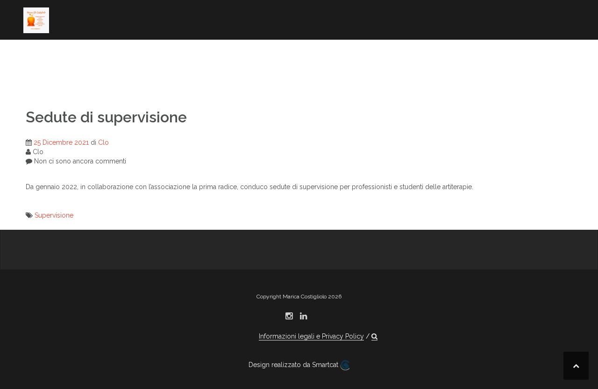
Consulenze (446, 66)
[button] (129, 80)
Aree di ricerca (89, 53)
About (35, 53)
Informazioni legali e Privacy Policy (311, 336)
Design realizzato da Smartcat (294, 364)
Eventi (494, 66)
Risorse (38, 79)
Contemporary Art (204, 53)
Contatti (97, 79)
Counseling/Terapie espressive (331, 53)
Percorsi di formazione (468, 53)
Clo (103, 142)
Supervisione (54, 215)
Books (143, 53)
